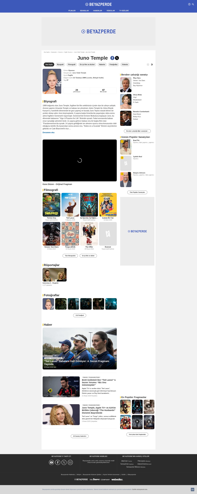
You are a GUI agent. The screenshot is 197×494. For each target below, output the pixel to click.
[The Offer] (89, 234)
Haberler (97, 11)
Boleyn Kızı (137, 116)
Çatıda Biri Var (108, 218)
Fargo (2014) (70, 247)
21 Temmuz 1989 (79, 78)
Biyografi (50, 101)
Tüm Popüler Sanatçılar (137, 192)
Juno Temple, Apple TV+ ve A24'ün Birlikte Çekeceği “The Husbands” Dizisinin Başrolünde (99, 410)
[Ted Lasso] (70, 205)
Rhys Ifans (137, 78)
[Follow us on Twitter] (64, 462)
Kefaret (135, 119)
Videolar (111, 11)
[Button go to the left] (148, 64)
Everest (108, 247)
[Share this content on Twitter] (117, 58)
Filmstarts (141, 461)
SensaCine (124, 464)
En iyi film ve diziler (88, 256)
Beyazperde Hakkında (68, 474)
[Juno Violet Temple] (52, 81)
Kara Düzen (137, 114)
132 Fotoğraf (80, 315)
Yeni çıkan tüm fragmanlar (137, 434)
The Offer (89, 247)
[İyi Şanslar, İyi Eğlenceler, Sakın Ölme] (89, 205)
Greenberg (136, 83)
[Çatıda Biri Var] (108, 205)
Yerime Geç (51, 218)
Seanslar (84, 11)
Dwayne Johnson (139, 173)
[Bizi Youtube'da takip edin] (52, 462)
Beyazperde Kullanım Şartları (92, 474)
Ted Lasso (70, 218)
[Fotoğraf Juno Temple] (48, 304)
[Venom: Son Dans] (51, 234)
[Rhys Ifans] (125, 84)
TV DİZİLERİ (124, 11)
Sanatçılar (54, 52)
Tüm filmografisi (70, 256)
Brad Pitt (136, 140)
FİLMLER (71, 11)
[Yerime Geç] (51, 205)
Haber (48, 324)
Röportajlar (52, 265)
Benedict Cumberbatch (141, 111)
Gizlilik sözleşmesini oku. (140, 489)
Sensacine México (133, 467)
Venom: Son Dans (51, 247)
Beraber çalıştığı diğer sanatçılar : (137, 131)
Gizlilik (123, 474)
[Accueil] (98, 4)
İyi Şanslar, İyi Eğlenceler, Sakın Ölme (89, 218)
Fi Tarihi (135, 102)
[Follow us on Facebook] (58, 462)
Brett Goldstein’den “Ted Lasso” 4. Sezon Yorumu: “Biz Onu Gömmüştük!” (99, 382)
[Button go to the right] (151, 64)
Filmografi (51, 190)
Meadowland (137, 100)
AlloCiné (124, 461)
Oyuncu (60, 52)
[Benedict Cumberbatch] (125, 118)
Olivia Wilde (137, 95)
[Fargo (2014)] (70, 234)
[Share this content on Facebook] (112, 58)
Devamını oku (48, 132)
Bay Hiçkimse (137, 85)
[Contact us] (71, 462)
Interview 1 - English (50, 283)
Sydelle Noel (137, 156)
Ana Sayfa (46, 52)
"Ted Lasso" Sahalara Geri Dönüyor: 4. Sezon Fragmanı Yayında (76, 363)
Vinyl (134, 97)
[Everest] (108, 234)
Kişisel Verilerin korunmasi (111, 474)
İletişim (79, 474)
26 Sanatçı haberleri (79, 436)
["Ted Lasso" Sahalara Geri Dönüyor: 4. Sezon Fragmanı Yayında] (80, 348)
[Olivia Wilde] (125, 101)
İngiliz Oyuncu (68, 52)
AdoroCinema (142, 464)
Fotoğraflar (51, 295)
